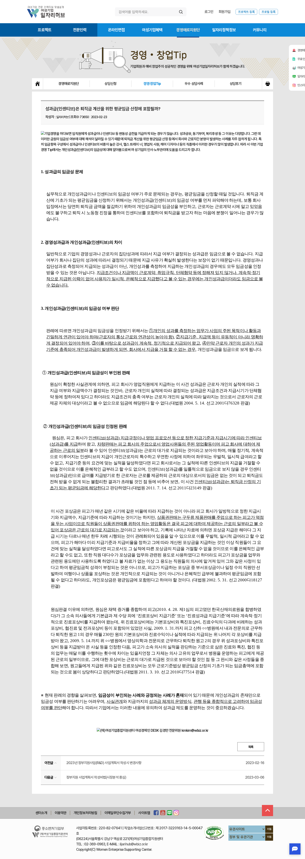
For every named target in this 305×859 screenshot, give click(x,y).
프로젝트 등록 (246, 12)
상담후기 (236, 84)
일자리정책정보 (224, 29)
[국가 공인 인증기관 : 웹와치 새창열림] (214, 832)
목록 (250, 747)
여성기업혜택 (152, 29)
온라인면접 (116, 29)
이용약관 (61, 813)
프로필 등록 (268, 12)
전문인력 (80, 29)
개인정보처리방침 (85, 813)
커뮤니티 (260, 29)
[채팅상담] (295, 849)
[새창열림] (156, 813)
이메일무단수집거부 (117, 813)
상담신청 (110, 84)
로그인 (209, 12)
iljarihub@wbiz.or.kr (134, 844)
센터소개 (41, 813)
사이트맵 (144, 813)
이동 (269, 829)
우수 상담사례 (194, 84)
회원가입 (224, 12)
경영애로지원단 (188, 29)
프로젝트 (44, 29)
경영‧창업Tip (152, 84)
